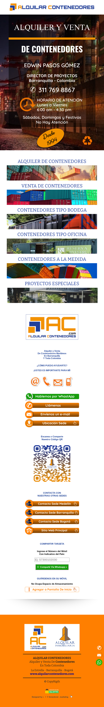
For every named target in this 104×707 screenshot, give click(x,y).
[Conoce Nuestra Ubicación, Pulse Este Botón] (52, 423)
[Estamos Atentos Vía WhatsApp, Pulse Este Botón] (52, 396)
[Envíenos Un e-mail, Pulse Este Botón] (52, 414)
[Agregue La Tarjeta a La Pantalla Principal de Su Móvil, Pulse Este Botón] (52, 589)
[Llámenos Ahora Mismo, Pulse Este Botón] (52, 405)
